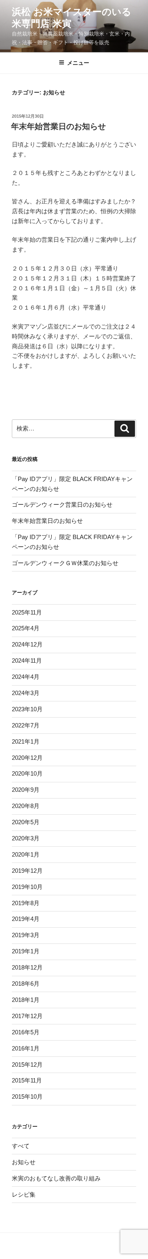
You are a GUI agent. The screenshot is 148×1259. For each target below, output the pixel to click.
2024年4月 (25, 676)
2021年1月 (25, 741)
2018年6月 (25, 983)
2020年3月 (25, 838)
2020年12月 (27, 757)
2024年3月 (25, 693)
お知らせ (24, 1162)
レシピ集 (24, 1194)
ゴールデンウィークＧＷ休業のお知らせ (65, 563)
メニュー (78, 63)
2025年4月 (25, 628)
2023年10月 (27, 709)
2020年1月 (25, 854)
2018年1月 (25, 999)
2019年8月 (25, 903)
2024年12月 (27, 644)
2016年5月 (25, 1032)
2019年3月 (25, 935)
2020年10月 (27, 773)
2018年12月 (27, 967)
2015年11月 (27, 1080)
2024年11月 (27, 660)
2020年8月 (25, 805)
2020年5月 (25, 822)
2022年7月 (25, 725)
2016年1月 (25, 1048)
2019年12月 (27, 870)
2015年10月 (27, 1096)
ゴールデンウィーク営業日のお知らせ (62, 504)
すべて (21, 1145)
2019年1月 (25, 951)
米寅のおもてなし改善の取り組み (56, 1178)
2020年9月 (25, 789)
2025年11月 (27, 612)
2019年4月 (25, 918)
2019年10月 (27, 886)
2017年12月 (27, 1016)
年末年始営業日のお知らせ (58, 126)
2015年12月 (27, 1064)
